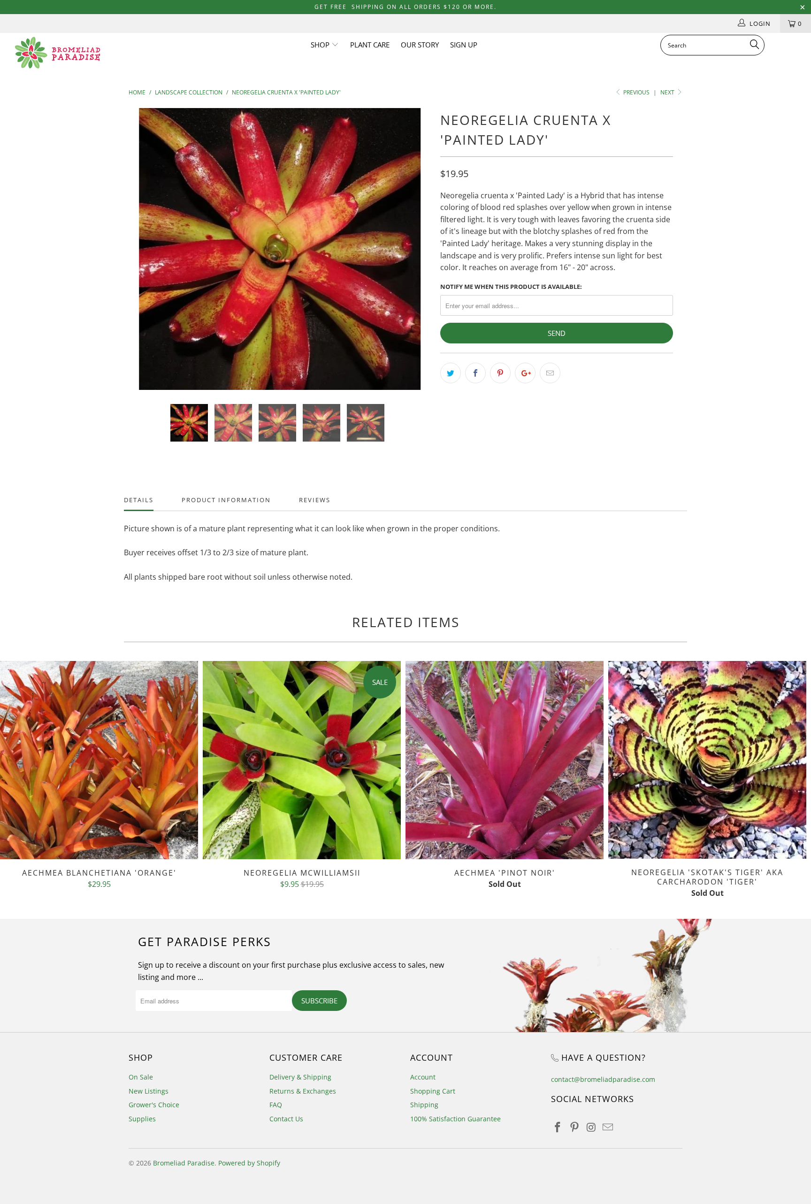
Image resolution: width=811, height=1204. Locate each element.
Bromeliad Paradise (183, 1162)
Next (668, 92)
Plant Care (370, 44)
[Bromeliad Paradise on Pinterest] (575, 1127)
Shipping (424, 1104)
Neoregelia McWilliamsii (302, 760)
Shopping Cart (432, 1091)
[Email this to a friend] (550, 373)
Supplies (142, 1118)
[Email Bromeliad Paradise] (608, 1127)
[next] (414, 256)
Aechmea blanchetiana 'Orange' (99, 760)
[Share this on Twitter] (450, 373)
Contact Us (286, 1118)
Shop (321, 44)
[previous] (144, 256)
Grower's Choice (154, 1104)
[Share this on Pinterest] (500, 373)
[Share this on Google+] (525, 373)
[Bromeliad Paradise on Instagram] (591, 1127)
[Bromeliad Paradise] (69, 52)
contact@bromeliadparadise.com (603, 1079)
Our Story (420, 44)
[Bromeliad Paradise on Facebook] (558, 1127)
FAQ (275, 1104)
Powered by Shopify (249, 1162)
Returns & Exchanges (302, 1091)
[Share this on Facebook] (475, 373)
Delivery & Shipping (300, 1076)
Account (423, 1076)
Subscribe (319, 1000)
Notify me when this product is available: (511, 286)
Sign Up (463, 44)
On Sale (141, 1076)
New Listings (148, 1091)
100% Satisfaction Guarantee (455, 1118)
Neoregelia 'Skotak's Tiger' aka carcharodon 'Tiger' (707, 760)
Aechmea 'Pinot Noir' (505, 760)
